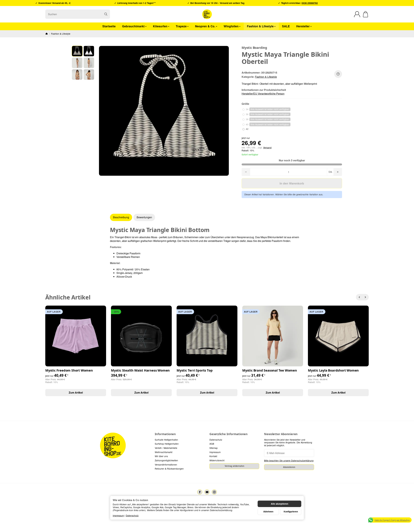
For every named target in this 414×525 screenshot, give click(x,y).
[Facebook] (199, 492)
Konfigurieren (291, 511)
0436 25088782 (310, 3)
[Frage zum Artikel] (338, 74)
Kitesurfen (160, 26)
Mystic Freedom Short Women (69, 370)
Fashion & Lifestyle (260, 26)
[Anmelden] (357, 14)
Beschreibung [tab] (121, 217)
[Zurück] (359, 297)
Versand (267, 147)
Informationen (165, 434)
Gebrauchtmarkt (133, 26)
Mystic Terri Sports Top (194, 370)
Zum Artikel (76, 392)
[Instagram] (214, 492)
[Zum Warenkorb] (365, 14)
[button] (77, 51)
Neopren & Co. (205, 26)
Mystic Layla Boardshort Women (333, 370)
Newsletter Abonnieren (281, 434)
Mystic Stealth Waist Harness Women (140, 370)
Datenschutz (132, 515)
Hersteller (303, 26)
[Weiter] (365, 297)
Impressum (118, 515)
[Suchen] (106, 14)
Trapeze (181, 26)
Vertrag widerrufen (234, 465)
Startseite (109, 26)
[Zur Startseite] (207, 14)
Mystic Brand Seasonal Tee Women (269, 370)
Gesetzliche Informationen (228, 434)
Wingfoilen (231, 26)
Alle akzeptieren (279, 503)
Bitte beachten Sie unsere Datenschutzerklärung (289, 460)
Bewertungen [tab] (144, 217)
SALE (286, 26)
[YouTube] (207, 492)
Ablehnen (268, 511)
